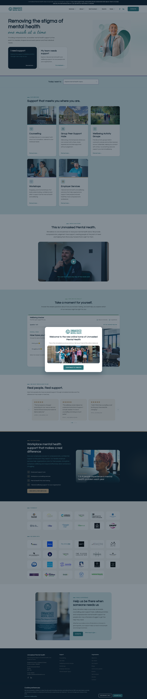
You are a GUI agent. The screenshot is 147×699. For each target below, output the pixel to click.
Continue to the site (73, 367)
